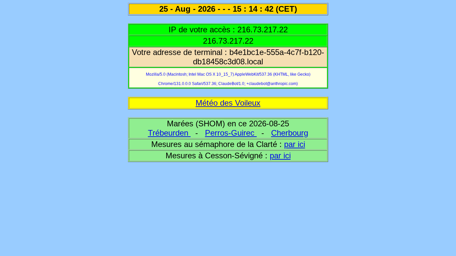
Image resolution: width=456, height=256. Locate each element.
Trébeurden (169, 132)
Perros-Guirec (231, 132)
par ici (294, 144)
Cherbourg (289, 132)
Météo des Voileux (228, 102)
